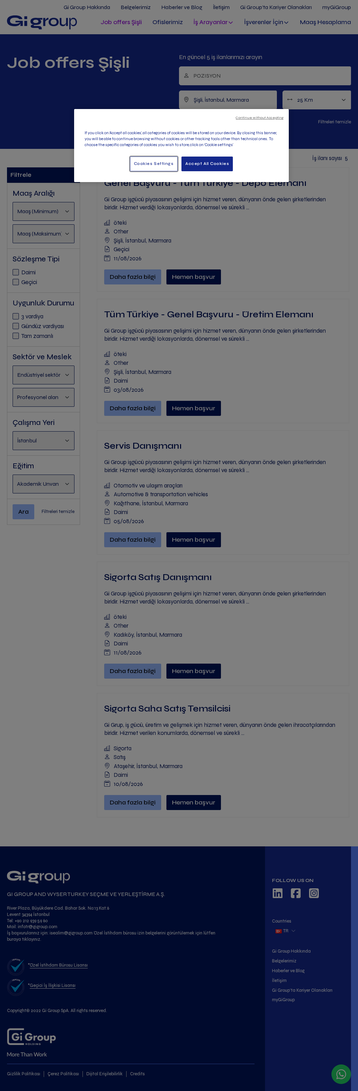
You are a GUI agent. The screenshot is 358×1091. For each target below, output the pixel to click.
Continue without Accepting (260, 117)
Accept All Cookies (207, 163)
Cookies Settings (154, 163)
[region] (181, 145)
